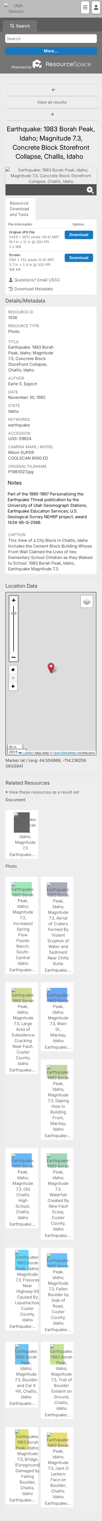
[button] (51, 668)
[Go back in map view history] (13, 686)
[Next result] (53, 114)
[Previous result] (53, 90)
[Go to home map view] (13, 670)
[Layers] (87, 601)
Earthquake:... (23, 854)
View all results (52, 102)
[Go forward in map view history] (13, 678)
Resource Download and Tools (19, 209)
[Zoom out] (14, 657)
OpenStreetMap (64, 752)
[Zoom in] (14, 600)
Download (78, 234)
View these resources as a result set (43, 792)
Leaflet (27, 752)
